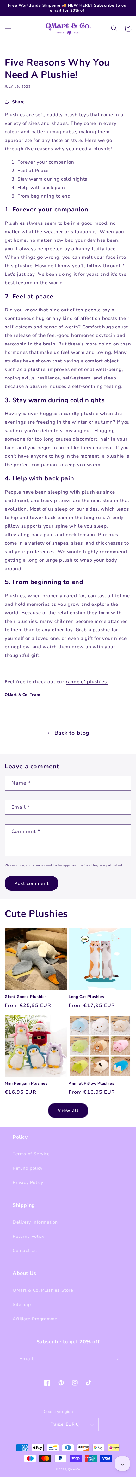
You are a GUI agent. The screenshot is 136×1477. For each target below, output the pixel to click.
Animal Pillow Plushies (91, 1083)
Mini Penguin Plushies (26, 1083)
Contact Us (25, 1251)
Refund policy (28, 1168)
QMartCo (74, 1469)
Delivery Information (35, 1222)
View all (68, 1110)
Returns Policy (28, 1236)
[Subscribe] (116, 1359)
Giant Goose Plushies (26, 996)
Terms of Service (31, 1154)
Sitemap (22, 1304)
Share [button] (18, 102)
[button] (8, 28)
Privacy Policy (28, 1182)
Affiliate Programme (35, 1319)
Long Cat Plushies (86, 996)
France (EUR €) (65, 1424)
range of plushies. (87, 682)
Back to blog (72, 733)
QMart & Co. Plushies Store (43, 1290)
